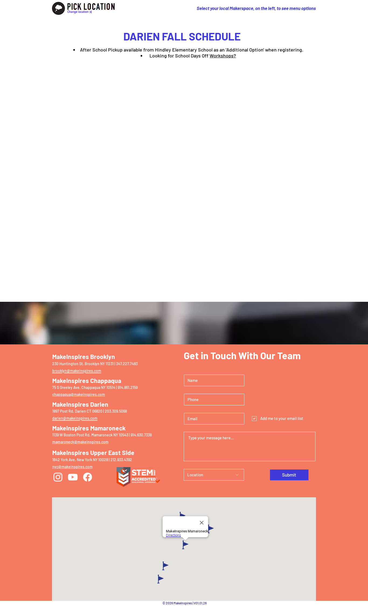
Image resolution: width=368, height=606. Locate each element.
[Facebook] (87, 477)
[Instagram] (58, 477)
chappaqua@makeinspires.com (78, 394)
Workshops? (223, 56)
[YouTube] (73, 477)
